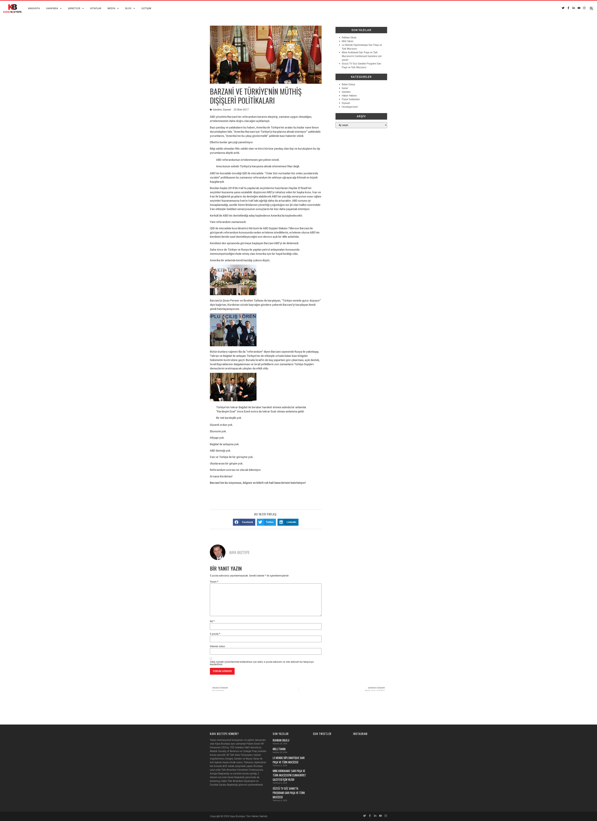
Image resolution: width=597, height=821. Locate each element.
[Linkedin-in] (573, 8)
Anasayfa (34, 8)
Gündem (217, 109)
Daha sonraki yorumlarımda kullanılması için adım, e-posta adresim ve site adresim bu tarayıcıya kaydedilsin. (262, 663)
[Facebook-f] (568, 8)
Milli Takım (347, 41)
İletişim (146, 8)
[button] (591, 8)
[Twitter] (563, 8)
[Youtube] (579, 8)
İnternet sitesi (217, 646)
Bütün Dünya (348, 84)
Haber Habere (349, 95)
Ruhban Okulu (349, 37)
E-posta (215, 634)
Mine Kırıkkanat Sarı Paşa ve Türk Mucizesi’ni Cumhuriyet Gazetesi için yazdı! (362, 56)
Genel (345, 88)
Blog (128, 8)
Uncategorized (350, 106)
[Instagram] (584, 8)
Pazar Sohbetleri (351, 99)
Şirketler (74, 8)
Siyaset (227, 109)
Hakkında (52, 8)
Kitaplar (95, 8)
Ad (212, 621)
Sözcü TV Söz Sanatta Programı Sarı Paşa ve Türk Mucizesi (289, 792)
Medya (111, 8)
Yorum (214, 582)
